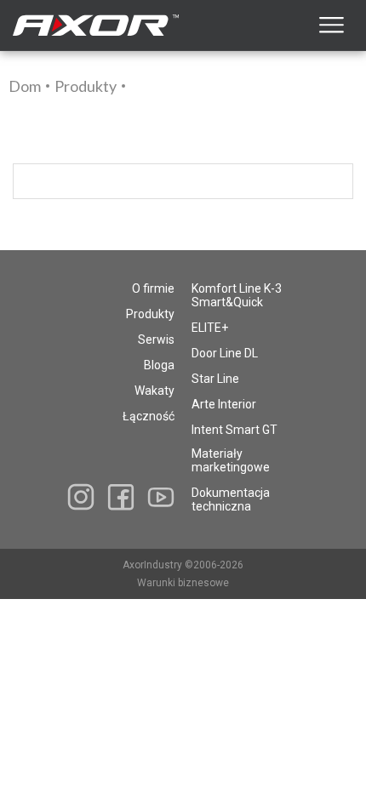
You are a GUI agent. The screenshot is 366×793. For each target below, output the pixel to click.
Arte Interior (224, 404)
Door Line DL (225, 353)
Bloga (159, 365)
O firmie (153, 288)
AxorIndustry (154, 565)
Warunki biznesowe (183, 583)
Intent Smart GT (234, 429)
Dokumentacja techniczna (231, 499)
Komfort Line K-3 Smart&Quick (237, 295)
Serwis (156, 339)
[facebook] (120, 497)
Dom (25, 86)
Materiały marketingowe (231, 460)
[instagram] (80, 497)
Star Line (215, 378)
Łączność (148, 416)
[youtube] (160, 497)
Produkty (85, 86)
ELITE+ (210, 327)
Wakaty (154, 390)
